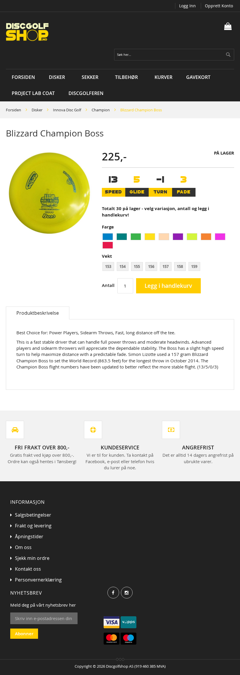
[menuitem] (58, 77)
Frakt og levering (33, 525)
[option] (107, 236)
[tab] (37, 313)
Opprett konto (219, 5)
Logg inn (187, 5)
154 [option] (122, 266)
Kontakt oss (28, 569)
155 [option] (137, 266)
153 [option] (108, 266)
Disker (37, 109)
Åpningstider (29, 536)
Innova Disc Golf (67, 109)
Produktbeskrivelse (37, 313)
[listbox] (168, 241)
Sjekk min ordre (32, 558)
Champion (101, 109)
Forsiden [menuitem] (23, 77)
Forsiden (13, 109)
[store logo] (63, 32)
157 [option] (165, 266)
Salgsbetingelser (33, 515)
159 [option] (194, 266)
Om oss (23, 547)
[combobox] (174, 54)
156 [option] (151, 266)
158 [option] (180, 266)
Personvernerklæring (38, 580)
